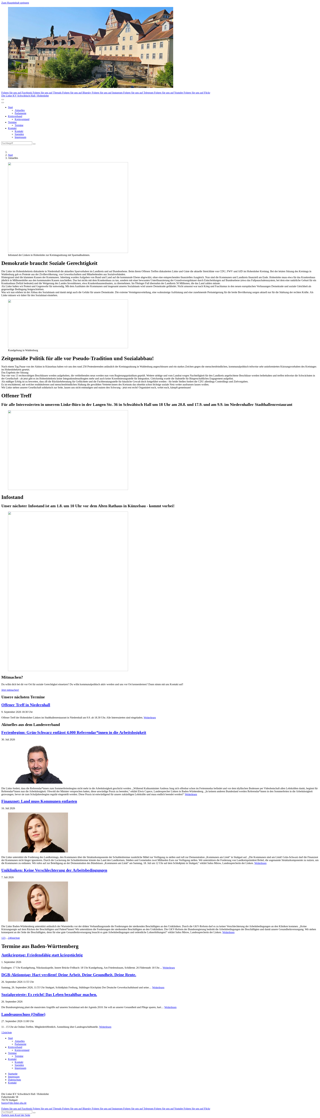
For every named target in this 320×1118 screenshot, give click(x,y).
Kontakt (12, 128)
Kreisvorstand (22, 119)
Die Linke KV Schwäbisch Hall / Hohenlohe (25, 95)
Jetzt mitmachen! (10, 690)
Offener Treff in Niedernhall (25, 705)
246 (10, 938)
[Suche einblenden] (2, 99)
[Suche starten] (34, 143)
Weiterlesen (150, 717)
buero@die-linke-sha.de (13, 1103)
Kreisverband (15, 116)
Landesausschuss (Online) (23, 1014)
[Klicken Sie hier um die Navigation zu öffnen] (2, 102)
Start (10, 107)
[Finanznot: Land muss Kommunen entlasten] (160, 833)
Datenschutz (14, 1079)
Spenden (19, 134)
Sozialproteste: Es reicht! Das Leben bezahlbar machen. (49, 994)
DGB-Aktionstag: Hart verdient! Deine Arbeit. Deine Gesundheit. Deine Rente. (68, 975)
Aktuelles (20, 110)
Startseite (13, 1073)
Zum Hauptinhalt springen (15, 2)
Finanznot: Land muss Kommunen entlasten (39, 801)
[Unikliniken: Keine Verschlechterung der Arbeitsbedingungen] (160, 902)
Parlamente (20, 113)
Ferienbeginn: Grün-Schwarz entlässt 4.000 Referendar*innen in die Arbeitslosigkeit (73, 732)
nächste (16, 938)
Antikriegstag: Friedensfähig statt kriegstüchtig (42, 955)
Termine (12, 122)
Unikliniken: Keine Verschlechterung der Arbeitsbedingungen (54, 870)
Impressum (20, 137)
